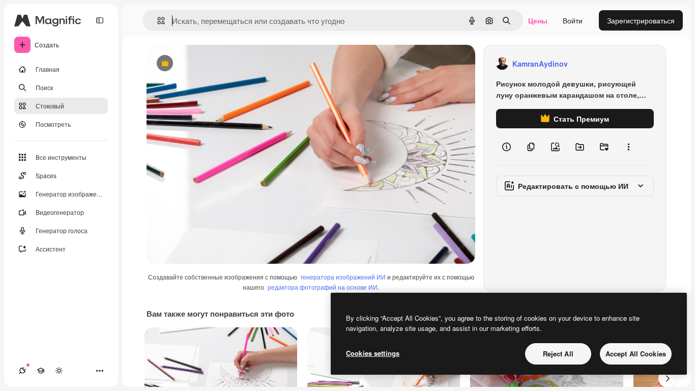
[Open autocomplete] (157, 20)
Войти (573, 20)
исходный (214, 64)
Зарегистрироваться (641, 20)
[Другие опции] (628, 146)
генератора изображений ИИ (343, 276)
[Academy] (41, 370)
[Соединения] (22, 370)
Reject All (558, 353)
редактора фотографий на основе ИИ (323, 287)
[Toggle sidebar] (100, 20)
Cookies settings (372, 353)
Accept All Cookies (635, 353)
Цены (537, 20)
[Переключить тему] (59, 370)
